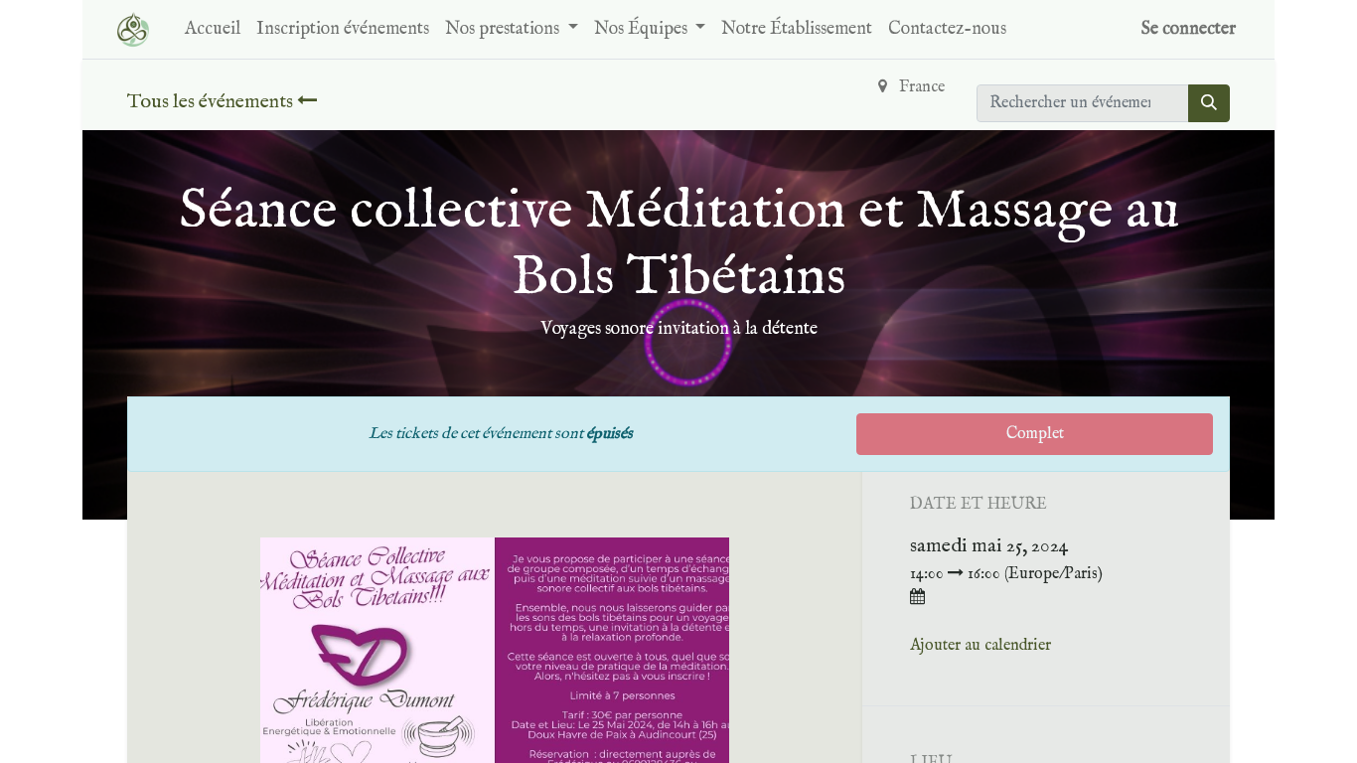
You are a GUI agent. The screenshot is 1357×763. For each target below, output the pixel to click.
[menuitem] (212, 29)
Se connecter (1188, 29)
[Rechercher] (1209, 103)
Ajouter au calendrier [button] (980, 646)
